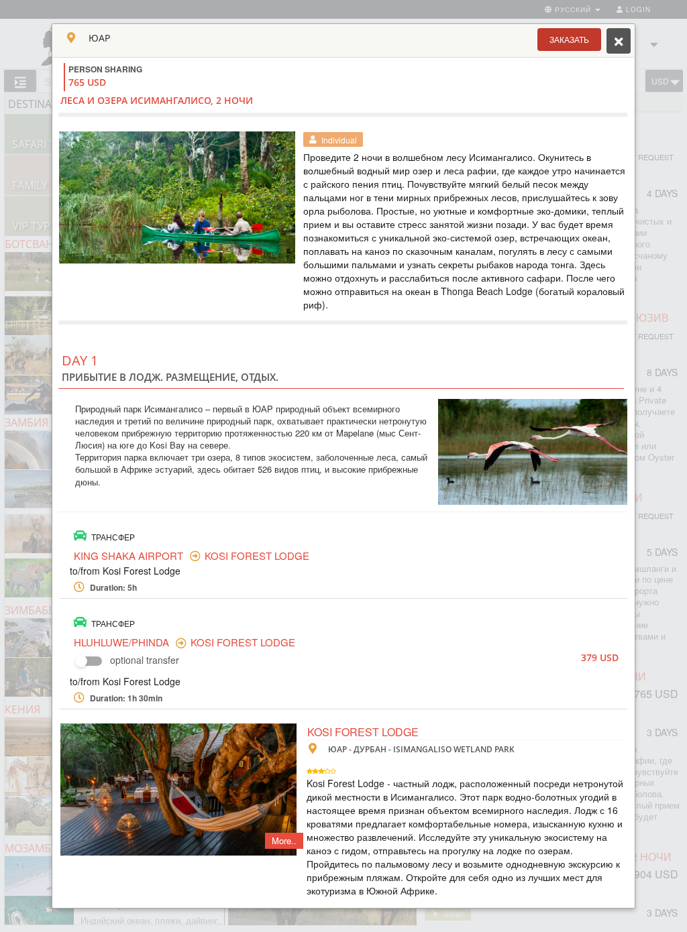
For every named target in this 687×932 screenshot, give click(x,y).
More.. (284, 840)
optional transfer (144, 659)
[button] (569, 39)
